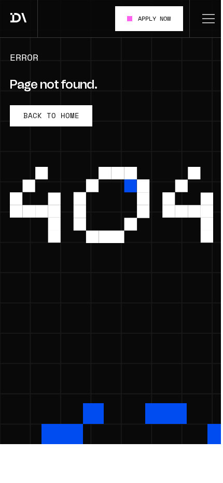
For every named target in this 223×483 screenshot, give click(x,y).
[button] (206, 18)
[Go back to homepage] (18, 18)
